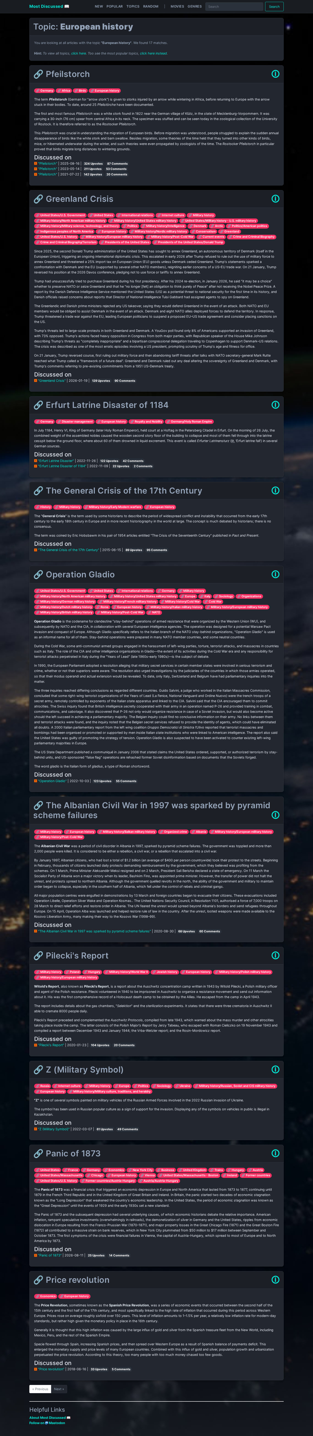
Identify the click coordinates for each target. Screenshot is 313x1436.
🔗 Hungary (92, 972)
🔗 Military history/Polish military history (243, 972)
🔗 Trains (216, 1170)
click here (78, 53)
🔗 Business (165, 1170)
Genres (195, 6)
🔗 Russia (42, 1086)
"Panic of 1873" (50, 1255)
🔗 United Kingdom (192, 1170)
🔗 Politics (130, 226)
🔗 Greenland (229, 231)
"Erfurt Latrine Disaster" (56, 461)
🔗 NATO (154, 612)
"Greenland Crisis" (52, 380)
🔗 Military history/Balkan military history (127, 831)
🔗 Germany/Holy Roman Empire (189, 421)
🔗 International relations (135, 215)
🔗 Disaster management (75, 421)
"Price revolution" (51, 1369)
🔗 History (43, 507)
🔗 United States (101, 215)
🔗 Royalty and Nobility (146, 421)
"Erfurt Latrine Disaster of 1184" (62, 466)
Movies (177, 6)
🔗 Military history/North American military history (70, 220)
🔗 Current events (211, 236)
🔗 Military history (201, 215)
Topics (133, 6)
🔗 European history (105, 90)
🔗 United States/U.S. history (56, 236)
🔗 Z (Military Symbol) (78, 1070)
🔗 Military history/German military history (65, 601)
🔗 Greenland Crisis (73, 199)
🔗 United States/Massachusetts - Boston (188, 1175)
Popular (115, 6)
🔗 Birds (80, 90)
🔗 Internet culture (170, 215)
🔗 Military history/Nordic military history (158, 231)
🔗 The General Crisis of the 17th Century (117, 491)
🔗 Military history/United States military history (143, 220)
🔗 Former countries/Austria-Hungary (108, 1180)
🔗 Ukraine (182, 1086)
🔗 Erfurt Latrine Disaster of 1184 (101, 405)
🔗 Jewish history (164, 972)
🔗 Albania (199, 831)
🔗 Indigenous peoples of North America (64, 231)
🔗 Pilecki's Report (71, 955)
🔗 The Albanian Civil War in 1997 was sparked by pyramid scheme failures (152, 810)
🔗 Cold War (213, 601)
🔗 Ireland (230, 1175)
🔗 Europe (188, 596)
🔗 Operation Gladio (74, 574)
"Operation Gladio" (52, 781)
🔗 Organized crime (173, 831)
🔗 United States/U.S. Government (60, 215)
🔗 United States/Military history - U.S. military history (218, 220)
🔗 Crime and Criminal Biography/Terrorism (66, 242)
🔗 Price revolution (71, 1280)
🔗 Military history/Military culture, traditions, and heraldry (110, 1091)
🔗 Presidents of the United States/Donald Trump (188, 242)
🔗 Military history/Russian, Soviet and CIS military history (235, 1086)
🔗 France (71, 1170)
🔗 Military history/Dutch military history (64, 607)
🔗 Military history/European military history (112, 236)
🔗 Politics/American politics (247, 226)
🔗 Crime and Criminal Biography (252, 236)
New (99, 6)
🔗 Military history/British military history (64, 612)
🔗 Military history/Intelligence (163, 226)
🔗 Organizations (249, 596)
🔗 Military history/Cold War (180, 601)
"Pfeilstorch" (47, 163)
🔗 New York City (140, 1170)
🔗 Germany (44, 90)
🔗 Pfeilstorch (61, 74)
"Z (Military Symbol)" (54, 1129)
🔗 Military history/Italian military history (174, 607)
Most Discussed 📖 (49, 6)
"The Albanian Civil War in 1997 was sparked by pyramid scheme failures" (94, 931)
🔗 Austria (255, 1170)
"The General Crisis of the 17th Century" (68, 550)
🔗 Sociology (224, 596)
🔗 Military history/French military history (127, 601)
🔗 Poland (73, 972)
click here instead (153, 53)
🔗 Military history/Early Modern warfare (113, 507)
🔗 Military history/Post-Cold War (170, 236)
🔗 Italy (205, 596)
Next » (59, 1389)
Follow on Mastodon (47, 1423)
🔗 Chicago (95, 1175)
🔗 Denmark (197, 226)
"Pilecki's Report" (51, 1045)
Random (151, 6)
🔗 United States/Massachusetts (59, 1175)
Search (274, 6)
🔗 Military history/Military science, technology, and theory (77, 226)
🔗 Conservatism (204, 231)
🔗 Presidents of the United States (125, 242)
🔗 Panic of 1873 (67, 1153)
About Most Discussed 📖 (50, 1418)
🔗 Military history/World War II (126, 972)
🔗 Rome (102, 607)
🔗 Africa (64, 90)
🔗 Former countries (256, 1175)
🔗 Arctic (217, 226)
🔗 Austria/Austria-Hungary (158, 1180)
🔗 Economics (114, 1170)
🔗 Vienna (147, 1175)
